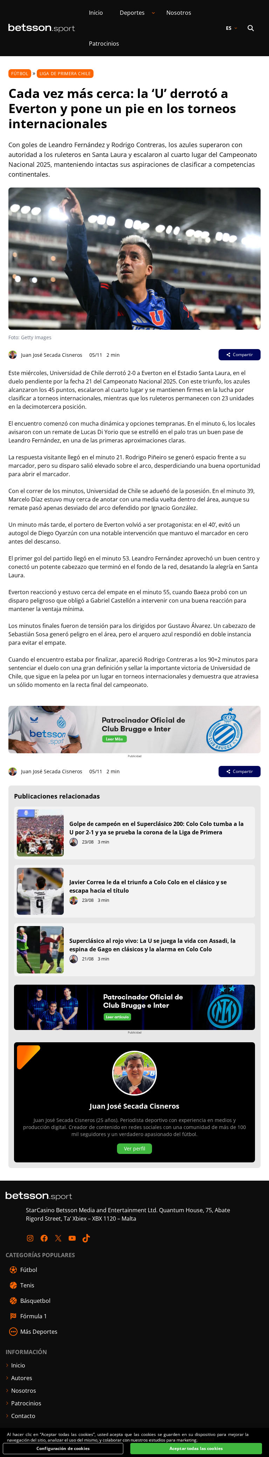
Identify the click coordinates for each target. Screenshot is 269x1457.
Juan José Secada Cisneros (51, 355)
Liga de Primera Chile (65, 74)
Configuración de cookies (63, 1448)
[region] (134, 1443)
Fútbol (19, 74)
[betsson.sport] (41, 28)
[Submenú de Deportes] (153, 12)
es (229, 28)
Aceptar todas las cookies (196, 1448)
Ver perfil (134, 1148)
